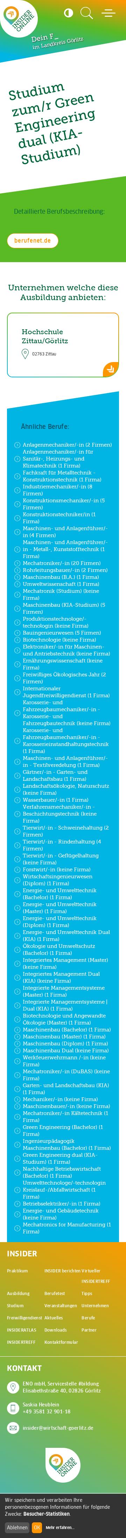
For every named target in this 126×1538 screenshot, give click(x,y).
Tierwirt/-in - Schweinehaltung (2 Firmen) (66, 831)
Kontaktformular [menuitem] (61, 1342)
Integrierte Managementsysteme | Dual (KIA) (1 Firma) (65, 1005)
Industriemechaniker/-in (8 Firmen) (57, 490)
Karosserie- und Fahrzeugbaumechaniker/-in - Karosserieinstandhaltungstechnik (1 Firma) (66, 740)
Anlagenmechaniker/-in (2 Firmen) (67, 445)
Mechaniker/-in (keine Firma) (60, 1099)
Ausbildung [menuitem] (18, 1293)
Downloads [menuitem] (55, 1330)
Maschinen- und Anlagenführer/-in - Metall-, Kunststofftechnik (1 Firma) (65, 549)
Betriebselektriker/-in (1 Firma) (61, 1204)
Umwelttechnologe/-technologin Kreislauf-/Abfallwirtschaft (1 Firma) (64, 1190)
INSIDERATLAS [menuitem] (21, 1330)
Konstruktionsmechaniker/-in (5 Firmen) (64, 503)
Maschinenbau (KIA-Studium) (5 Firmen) (64, 608)
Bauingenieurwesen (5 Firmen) (62, 633)
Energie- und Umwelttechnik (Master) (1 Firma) (60, 907)
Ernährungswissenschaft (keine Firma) (63, 664)
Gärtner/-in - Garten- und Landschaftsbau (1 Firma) (55, 775)
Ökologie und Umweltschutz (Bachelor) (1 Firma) (59, 949)
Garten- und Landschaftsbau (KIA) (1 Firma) (66, 1088)
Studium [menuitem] (15, 1305)
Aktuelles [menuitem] (53, 1318)
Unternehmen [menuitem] (95, 1305)
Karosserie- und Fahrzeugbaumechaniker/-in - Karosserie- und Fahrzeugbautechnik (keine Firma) (67, 712)
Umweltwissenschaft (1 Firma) (61, 584)
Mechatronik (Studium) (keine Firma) (61, 594)
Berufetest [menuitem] (54, 1293)
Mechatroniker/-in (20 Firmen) (62, 563)
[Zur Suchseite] (86, 13)
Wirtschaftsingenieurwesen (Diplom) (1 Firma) (57, 879)
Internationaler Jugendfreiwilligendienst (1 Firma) (66, 691)
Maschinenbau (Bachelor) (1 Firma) (67, 1030)
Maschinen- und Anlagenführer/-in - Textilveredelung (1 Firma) (65, 761)
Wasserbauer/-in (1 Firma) (56, 800)
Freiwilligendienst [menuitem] (24, 1318)
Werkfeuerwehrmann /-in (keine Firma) (64, 1060)
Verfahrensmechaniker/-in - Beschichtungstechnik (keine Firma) (60, 814)
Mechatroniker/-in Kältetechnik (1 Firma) (65, 1116)
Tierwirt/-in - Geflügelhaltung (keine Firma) (61, 859)
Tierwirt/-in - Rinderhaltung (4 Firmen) (62, 845)
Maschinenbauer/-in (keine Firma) (66, 1106)
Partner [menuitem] (89, 1330)
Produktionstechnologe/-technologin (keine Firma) (56, 622)
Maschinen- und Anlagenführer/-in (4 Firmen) (65, 531)
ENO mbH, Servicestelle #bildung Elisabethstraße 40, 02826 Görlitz (62, 1387)
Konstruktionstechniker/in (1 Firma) (59, 517)
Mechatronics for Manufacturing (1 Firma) (67, 1228)
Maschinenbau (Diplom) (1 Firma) (65, 1043)
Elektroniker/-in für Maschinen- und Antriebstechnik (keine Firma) (66, 650)
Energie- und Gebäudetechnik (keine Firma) (61, 1214)
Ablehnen (17, 1527)
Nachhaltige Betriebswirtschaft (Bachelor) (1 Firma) (62, 1172)
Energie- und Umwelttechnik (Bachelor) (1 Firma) (60, 893)
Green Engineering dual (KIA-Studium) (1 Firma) (60, 1158)
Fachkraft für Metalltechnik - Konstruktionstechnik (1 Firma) (62, 476)
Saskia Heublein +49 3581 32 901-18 (47, 1408)
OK (37, 1527)
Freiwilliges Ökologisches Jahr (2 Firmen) (64, 678)
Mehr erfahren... (60, 1527)
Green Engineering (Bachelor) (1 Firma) (63, 1130)
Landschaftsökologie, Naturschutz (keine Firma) (66, 789)
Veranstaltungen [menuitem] (60, 1305)
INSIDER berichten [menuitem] (62, 1271)
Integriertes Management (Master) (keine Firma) (65, 963)
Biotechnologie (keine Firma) (59, 640)
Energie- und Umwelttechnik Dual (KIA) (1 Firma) (66, 935)
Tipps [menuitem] (87, 1293)
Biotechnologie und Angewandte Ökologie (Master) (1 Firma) (64, 1019)
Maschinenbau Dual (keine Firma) (66, 1050)
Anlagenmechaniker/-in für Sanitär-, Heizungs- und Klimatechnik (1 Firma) (58, 459)
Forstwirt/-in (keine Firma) (57, 869)
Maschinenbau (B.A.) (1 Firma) (61, 577)
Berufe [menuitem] (88, 1318)
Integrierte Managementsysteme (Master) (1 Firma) (64, 991)
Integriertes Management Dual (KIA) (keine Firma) (61, 977)
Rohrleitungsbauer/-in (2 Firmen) (65, 570)
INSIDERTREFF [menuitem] (21, 1342)
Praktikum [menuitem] (17, 1271)
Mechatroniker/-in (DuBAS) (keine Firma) (66, 1074)
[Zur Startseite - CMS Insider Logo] (19, 18)
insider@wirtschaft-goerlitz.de (58, 1428)
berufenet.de (32, 240)
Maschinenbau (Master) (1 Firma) (64, 1036)
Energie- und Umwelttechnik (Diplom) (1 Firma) (60, 921)
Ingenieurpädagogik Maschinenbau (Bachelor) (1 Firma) (67, 1144)
